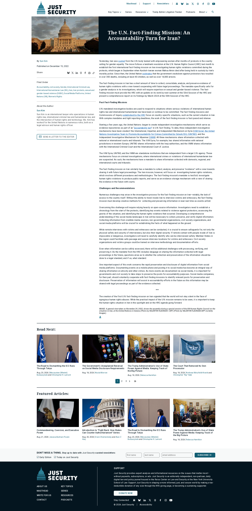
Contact (42, 500)
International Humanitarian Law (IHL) (52, 90)
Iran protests (78, 90)
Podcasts (190, 12)
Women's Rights (55, 96)
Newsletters (163, 4)
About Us (42, 486)
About (202, 12)
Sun (41, 110)
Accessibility (146, 504)
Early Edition (45, 457)
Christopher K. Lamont (61, 375)
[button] (213, 12)
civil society (54, 87)
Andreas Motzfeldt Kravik (197, 373)
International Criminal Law (78, 87)
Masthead (131, 4)
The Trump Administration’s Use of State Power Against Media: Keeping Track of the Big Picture (148, 368)
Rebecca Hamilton (148, 375)
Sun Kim (44, 61)
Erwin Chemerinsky (103, 437)
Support (147, 4)
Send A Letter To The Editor (58, 137)
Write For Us (44, 495)
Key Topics (113, 12)
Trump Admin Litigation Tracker (167, 12)
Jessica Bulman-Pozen (60, 437)
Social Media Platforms (74, 93)
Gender (63, 87)
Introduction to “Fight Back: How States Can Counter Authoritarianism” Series (102, 431)
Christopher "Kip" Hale (182, 375)
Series (128, 12)
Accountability (43, 87)
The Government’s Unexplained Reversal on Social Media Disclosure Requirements (103, 367)
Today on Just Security (67, 457)
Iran (70, 90)
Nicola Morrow (101, 373)
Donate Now (125, 493)
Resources (141, 12)
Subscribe (203, 455)
